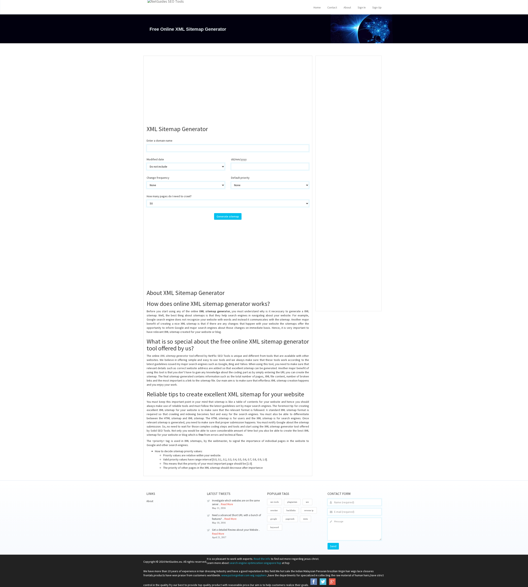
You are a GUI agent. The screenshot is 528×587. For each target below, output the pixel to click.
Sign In (362, 7)
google (273, 519)
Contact (332, 7)
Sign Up (377, 7)
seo (307, 502)
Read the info (262, 559)
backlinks (291, 510)
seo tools (274, 502)
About (347, 7)
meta (305, 519)
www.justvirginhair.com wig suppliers (244, 575)
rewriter (274, 510)
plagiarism (292, 502)
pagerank (290, 519)
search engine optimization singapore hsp (255, 563)
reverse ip (309, 510)
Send (333, 546)
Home (317, 7)
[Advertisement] (228, 89)
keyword (274, 527)
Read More (227, 504)
